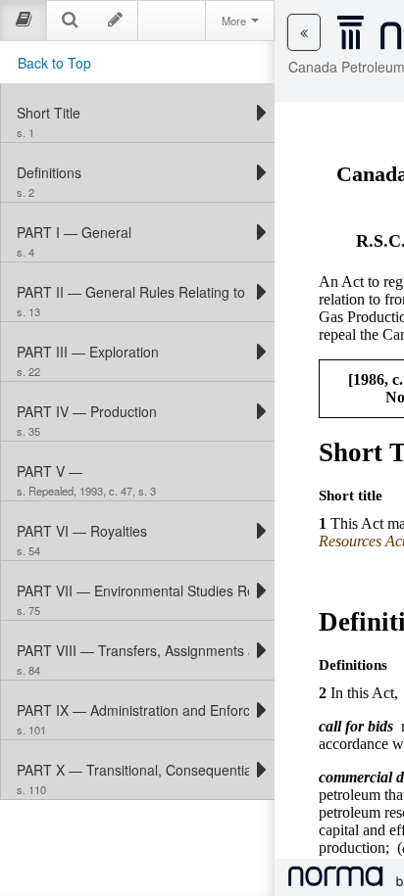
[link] (133, 112)
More (235, 20)
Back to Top (54, 62)
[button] (304, 32)
